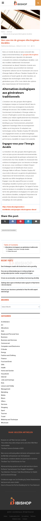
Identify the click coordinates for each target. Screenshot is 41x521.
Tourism (4, 413)
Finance (4, 358)
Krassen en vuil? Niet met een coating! (13, 440)
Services (4, 37)
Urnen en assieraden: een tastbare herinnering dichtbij (20, 278)
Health (3, 367)
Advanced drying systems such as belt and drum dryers (19, 466)
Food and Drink (6, 361)
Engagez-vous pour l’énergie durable (18, 249)
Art (2, 325)
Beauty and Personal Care (10, 334)
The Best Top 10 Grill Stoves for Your (13, 461)
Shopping (4, 407)
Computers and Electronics (10, 346)
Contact (24, 519)
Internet (3, 377)
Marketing (4, 392)
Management (5, 389)
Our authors (25, 516)
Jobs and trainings (7, 380)
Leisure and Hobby (7, 386)
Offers (3, 401)
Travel (3, 416)
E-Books (4, 349)
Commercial (5, 343)
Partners (33, 516)
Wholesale (4, 423)
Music (3, 398)
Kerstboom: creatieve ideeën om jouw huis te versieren (19, 459)
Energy (3, 352)
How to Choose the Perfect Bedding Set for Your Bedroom (20, 485)
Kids (2, 383)
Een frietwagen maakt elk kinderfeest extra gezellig (19, 266)
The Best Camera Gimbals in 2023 (12, 448)
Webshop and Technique (9, 419)
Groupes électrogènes (9, 230)
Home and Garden (7, 371)
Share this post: (12, 251)
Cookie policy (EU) (14, 516)
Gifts (2, 364)
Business (4, 337)
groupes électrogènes (30, 55)
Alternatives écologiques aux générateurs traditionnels (21, 247)
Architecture (5, 322)
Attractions (5, 328)
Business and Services (9, 340)
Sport (3, 410)
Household (5, 374)
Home (5, 516)
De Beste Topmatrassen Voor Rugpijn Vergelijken (17, 469)
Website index (16, 519)
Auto (2, 331)
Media (3, 395)
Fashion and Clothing (8, 355)
